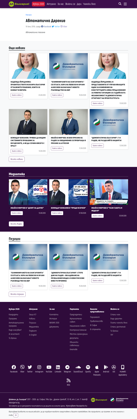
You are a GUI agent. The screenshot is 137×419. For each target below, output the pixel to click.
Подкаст (33, 330)
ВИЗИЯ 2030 (54, 322)
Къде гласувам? (15, 330)
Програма (13, 318)
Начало (29, 14)
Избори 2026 (38, 4)
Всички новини (17, 159)
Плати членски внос (118, 322)
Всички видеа (16, 224)
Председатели (76, 314)
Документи (54, 326)
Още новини (17, 48)
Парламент (95, 317)
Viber (65, 26)
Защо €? (32, 314)
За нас (61, 4)
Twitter (57, 26)
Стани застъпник (118, 326)
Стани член (115, 314)
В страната (95, 329)
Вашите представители (97, 310)
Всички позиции (17, 294)
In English (33, 335)
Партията (74, 309)
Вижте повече (17, 95)
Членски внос (89, 4)
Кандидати (13, 314)
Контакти (53, 314)
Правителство (96, 321)
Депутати (74, 338)
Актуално (51, 4)
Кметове (73, 349)
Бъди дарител (116, 318)
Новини (32, 318)
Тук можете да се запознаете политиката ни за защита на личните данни (37, 406)
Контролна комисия (78, 330)
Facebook (47, 26)
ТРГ (111, 335)
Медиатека (17, 174)
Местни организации (79, 334)
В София (93, 325)
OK (16, 415)
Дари (79, 4)
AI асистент (14, 334)
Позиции (14, 239)
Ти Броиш (12, 338)
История (53, 318)
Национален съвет (78, 326)
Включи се (70, 4)
